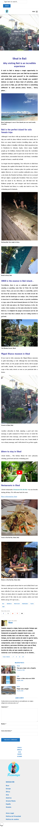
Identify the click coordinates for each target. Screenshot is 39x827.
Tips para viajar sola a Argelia (26, 668)
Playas (32, 603)
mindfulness (25, 603)
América (19, 749)
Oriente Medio (11, 801)
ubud (3, 606)
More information (9, 496)
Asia (19, 752)
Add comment (28, 33)
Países (18, 666)
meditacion (17, 603)
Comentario (4, 707)
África (19, 747)
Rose (16, 33)
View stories (6, 656)
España (8, 804)
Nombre (3, 724)
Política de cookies (12, 819)
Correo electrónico (6, 731)
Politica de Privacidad (13, 816)
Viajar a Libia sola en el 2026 (26, 678)
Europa (19, 754)
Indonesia (9, 603)
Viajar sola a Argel (22, 689)
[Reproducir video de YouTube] (19, 472)
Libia (18, 676)
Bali (3, 603)
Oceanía (19, 756)
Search (7, 5)
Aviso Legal (10, 813)
